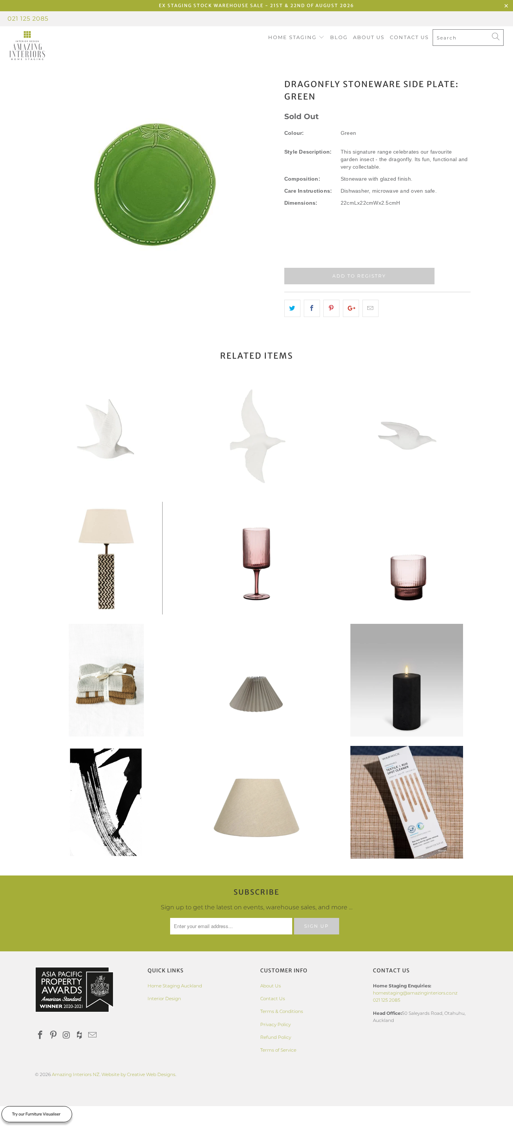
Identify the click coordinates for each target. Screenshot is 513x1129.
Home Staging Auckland (175, 986)
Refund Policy (275, 1037)
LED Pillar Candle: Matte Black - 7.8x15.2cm (406, 680)
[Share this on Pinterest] (331, 308)
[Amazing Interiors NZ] (45, 45)
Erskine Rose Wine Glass (256, 558)
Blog (339, 37)
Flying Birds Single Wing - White (406, 436)
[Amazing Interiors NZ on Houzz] (79, 1035)
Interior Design (164, 998)
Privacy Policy (275, 1024)
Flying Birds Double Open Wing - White (256, 436)
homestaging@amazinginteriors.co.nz (415, 993)
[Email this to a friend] (370, 308)
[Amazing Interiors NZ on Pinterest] (53, 1035)
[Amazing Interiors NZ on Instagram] (66, 1035)
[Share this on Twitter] (292, 308)
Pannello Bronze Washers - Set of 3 (106, 680)
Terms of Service (278, 1050)
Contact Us (409, 37)
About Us (369, 37)
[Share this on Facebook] (312, 308)
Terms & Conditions (281, 1011)
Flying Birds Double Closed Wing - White (106, 436)
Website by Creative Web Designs (138, 1074)
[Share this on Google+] (351, 308)
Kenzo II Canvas (106, 802)
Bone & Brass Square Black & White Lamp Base (106, 558)
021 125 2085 (28, 18)
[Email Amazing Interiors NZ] (92, 1035)
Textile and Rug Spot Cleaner (406, 802)
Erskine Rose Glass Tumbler (406, 558)
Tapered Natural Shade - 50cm (256, 802)
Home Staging (293, 37)
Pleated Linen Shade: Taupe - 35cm (256, 680)
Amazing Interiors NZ (76, 1074)
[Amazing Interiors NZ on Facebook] (40, 1035)
